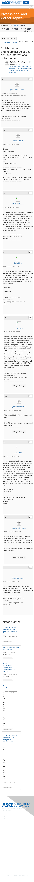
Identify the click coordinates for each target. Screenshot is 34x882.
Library (4, 28)
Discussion (19, 25)
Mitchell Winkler (17, 204)
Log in (25, 2)
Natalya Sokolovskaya (11, 691)
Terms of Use (6, 865)
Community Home (6, 25)
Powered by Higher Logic (17, 878)
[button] (3, 63)
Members (25, 28)
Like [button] (30, 78)
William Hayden (18, 141)
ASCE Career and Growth (9, 833)
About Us (5, 862)
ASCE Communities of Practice (11, 836)
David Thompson (18, 578)
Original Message (19, 386)
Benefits (4, 849)
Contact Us (5, 851)
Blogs (14, 28)
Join (3, 846)
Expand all (6, 42)
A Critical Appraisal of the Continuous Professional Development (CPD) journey (10, 667)
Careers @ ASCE (7, 830)
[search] (31, 7)
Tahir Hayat (19, 328)
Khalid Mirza (18, 263)
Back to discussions (9, 38)
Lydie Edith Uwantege (17, 90)
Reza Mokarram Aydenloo (10, 782)
